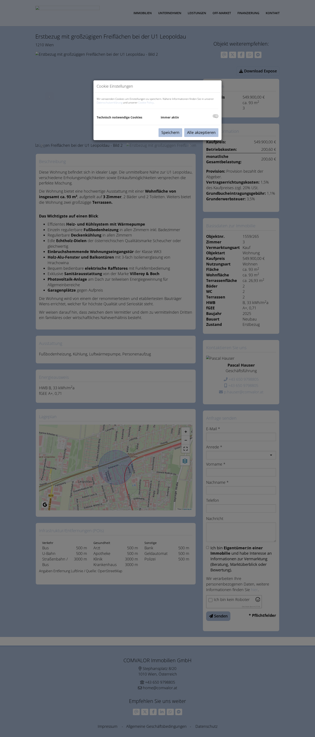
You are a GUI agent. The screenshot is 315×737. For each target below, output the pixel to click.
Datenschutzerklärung (109, 102)
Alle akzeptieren (201, 132)
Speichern (170, 132)
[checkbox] (215, 116)
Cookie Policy (146, 102)
